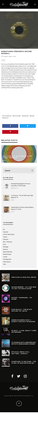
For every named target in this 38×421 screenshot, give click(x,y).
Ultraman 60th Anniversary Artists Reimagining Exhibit (23, 343)
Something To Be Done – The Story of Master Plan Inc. (23, 362)
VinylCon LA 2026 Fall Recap (23, 277)
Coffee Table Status (8, 234)
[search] (32, 170)
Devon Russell (17, 116)
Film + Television (7, 242)
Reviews (5, 249)
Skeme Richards (7, 252)
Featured (5, 239)
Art (4, 229)
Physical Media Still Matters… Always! (20, 352)
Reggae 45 (5, 118)
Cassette (5, 232)
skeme (6, 56)
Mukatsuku (26, 116)
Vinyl (3, 60)
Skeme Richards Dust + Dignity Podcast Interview (23, 320)
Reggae (32, 116)
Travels (5, 256)
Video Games (7, 261)
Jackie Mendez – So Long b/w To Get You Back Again (23, 287)
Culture (5, 237)
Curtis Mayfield (7, 116)
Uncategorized (7, 259)
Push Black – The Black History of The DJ (21, 310)
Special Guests (7, 254)
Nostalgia (5, 247)
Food (4, 244)
